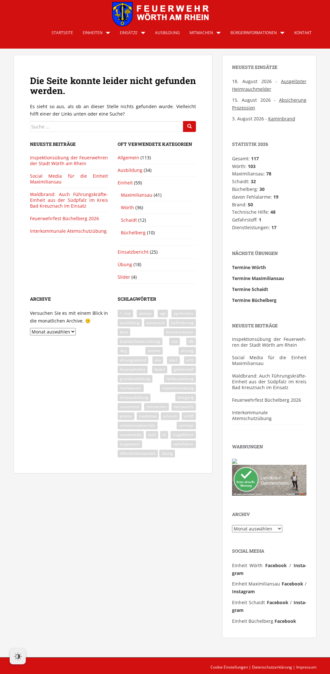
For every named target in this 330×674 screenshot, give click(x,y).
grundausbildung (135, 378)
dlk (191, 341)
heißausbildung (180, 378)
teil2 (152, 434)
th (164, 434)
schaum (170, 416)
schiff (189, 416)
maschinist (129, 406)
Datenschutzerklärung (272, 667)
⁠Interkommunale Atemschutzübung (68, 231)
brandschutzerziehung (140, 341)
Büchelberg (133, 232)
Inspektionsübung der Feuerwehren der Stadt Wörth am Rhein (69, 160)
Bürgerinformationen (253, 32)
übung (167, 453)
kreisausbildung (134, 397)
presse (126, 416)
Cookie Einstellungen (229, 667)
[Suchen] (189, 126)
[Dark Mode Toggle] (18, 656)
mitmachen (156, 406)
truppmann (130, 444)
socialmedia (130, 434)
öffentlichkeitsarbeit (138, 453)
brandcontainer (180, 332)
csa (174, 341)
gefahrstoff (184, 369)
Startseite (62, 32)
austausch (155, 322)
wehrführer (183, 444)
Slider (124, 277)
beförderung (182, 322)
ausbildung (130, 322)
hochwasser (130, 388)
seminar (186, 425)
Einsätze (129, 32)
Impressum (306, 667)
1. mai (125, 313)
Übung (125, 264)
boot (124, 332)
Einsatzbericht (133, 252)
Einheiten (92, 32)
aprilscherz (184, 313)
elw (158, 360)
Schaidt (129, 220)
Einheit (125, 183)
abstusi (145, 313)
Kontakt (303, 32)
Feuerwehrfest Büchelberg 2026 (64, 218)
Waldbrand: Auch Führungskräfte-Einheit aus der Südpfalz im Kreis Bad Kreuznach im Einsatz (69, 200)
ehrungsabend (133, 360)
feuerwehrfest (132, 369)
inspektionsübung (178, 388)
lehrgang (186, 397)
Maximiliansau (136, 195)
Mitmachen (201, 32)
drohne (154, 350)
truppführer (183, 434)
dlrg (123, 350)
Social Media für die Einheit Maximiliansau (69, 179)
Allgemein (128, 157)
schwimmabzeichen (137, 425)
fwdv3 (159, 369)
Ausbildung (167, 32)
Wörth (127, 207)
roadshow (148, 416)
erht (190, 360)
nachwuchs (184, 406)
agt (163, 313)
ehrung (187, 350)
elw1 (173, 360)
